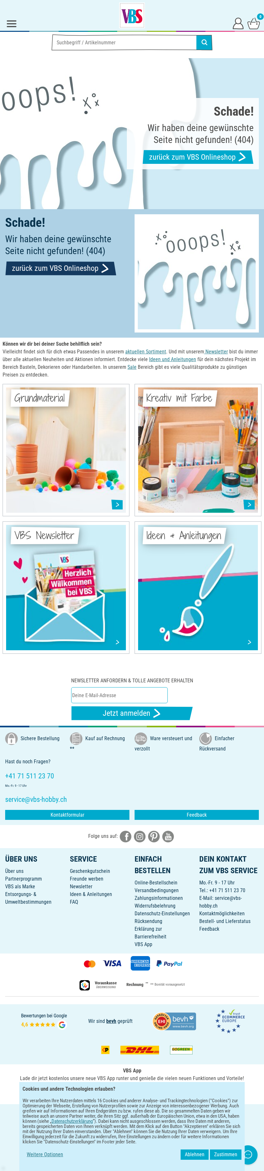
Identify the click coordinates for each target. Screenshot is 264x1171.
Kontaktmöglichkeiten (222, 913)
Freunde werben (86, 879)
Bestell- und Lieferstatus (224, 921)
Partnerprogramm (23, 879)
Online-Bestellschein (156, 883)
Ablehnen (194, 1154)
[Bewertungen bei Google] (44, 1021)
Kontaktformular (67, 815)
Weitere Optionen (45, 1154)
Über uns (14, 871)
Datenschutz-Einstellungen (162, 913)
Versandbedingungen (157, 890)
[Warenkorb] (253, 23)
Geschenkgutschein (90, 871)
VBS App (143, 944)
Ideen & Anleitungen (91, 894)
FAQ (74, 902)
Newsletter (81, 886)
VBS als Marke (20, 886)
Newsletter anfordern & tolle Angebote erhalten (132, 681)
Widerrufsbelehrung (155, 906)
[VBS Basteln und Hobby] (132, 15)
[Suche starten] (204, 42)
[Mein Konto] (238, 23)
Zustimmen (225, 1154)
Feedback (197, 815)
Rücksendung (148, 921)
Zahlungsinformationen (159, 898)
